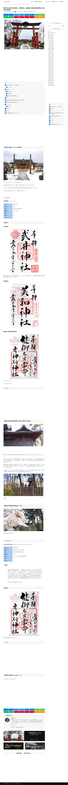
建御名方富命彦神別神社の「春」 (13, 102)
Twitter (18, 727)
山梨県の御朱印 (51, 53)
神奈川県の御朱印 (51, 42)
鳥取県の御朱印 (51, 77)
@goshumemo (16, 182)
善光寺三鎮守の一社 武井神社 (13, 85)
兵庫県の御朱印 (51, 69)
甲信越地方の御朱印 (33, 11)
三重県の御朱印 (51, 74)
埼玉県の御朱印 (51, 43)
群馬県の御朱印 (51, 45)
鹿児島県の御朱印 (51, 85)
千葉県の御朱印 (51, 40)
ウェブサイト (14, 727)
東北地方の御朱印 (51, 34)
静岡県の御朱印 (51, 66)
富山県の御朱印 (51, 58)
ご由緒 (9, 106)
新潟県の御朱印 (51, 50)
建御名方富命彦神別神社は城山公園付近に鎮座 (15, 100)
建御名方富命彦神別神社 (12, 95)
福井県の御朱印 (51, 59)
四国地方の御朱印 (51, 80)
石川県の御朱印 (51, 56)
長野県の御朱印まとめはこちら (56, 124)
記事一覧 (13, 725)
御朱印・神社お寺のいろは (52, 32)
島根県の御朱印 (51, 79)
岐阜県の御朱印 (51, 64)
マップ (8, 110)
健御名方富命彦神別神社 (13, 582)
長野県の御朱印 (27, 11)
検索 (63, 25)
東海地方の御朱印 (51, 61)
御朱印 (8, 89)
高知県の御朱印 (51, 82)
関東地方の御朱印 (51, 37)
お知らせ (22, 11)
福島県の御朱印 (51, 35)
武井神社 (9, 91)
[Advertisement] (24, 58)
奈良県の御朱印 (51, 72)
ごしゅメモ (7, 1)
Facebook (21, 727)
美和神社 (9, 93)
